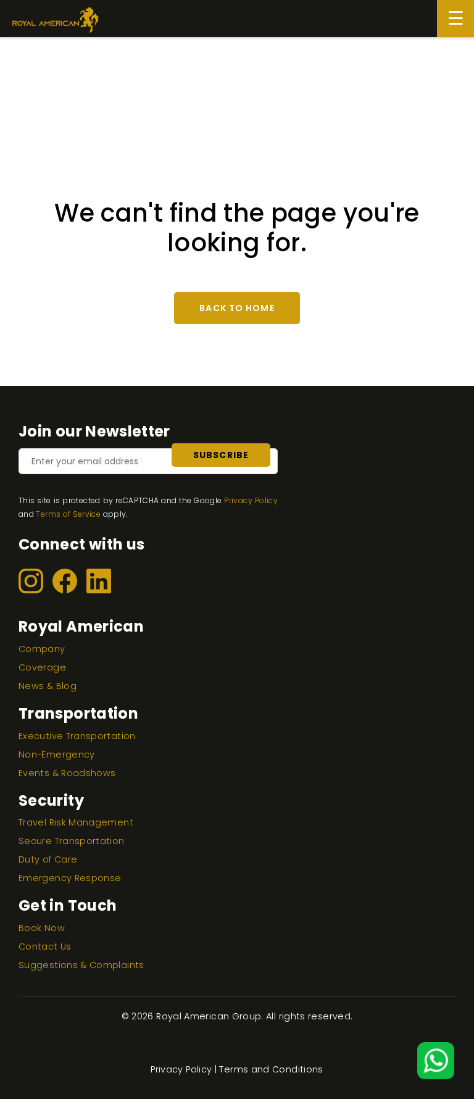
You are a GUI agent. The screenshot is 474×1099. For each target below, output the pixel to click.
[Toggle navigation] (455, 18)
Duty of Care (48, 859)
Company (42, 649)
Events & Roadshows (67, 773)
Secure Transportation (72, 841)
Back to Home (236, 308)
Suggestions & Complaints (81, 965)
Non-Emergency (57, 754)
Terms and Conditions (271, 1069)
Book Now (42, 928)
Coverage (42, 667)
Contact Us (45, 946)
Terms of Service (68, 514)
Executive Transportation (77, 736)
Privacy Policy (251, 500)
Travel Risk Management (76, 822)
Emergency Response (70, 878)
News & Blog (48, 686)
